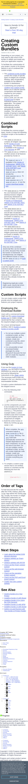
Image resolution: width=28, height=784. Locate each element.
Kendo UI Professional (14, 201)
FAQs (4, 664)
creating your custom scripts (14, 88)
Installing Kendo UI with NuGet (15, 607)
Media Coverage (7, 735)
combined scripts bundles (16, 74)
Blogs (4, 656)
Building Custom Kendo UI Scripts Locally (13, 328)
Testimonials (6, 670)
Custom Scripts (13, 294)
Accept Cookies (14, 777)
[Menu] (2, 14)
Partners (5, 660)
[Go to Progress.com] (5, 716)
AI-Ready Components (13, 639)
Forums (5, 654)
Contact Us (6, 675)
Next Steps (10, 550)
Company (5, 729)
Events (5, 662)
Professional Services (9, 658)
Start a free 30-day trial (14, 31)
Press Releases (7, 733)
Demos (5, 650)
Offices (5, 737)
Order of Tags (12, 486)
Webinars (5, 657)
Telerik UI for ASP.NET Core (15, 167)
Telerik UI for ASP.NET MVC (15, 165)
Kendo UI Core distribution (12, 145)
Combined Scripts (9, 125)
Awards (5, 732)
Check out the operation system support (12, 574)
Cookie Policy (4, 771)
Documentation (7, 652)
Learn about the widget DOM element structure (14, 555)
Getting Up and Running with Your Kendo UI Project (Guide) (15, 610)
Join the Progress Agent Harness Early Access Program (12, 5)
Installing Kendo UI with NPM (14, 604)
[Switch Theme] (25, 14)
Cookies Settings (14, 781)
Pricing (5, 644)
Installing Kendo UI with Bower (15, 598)
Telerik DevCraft (4, 633)
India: (12, 679)
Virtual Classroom (7, 661)
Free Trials (6, 643)
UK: (12, 678)
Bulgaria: (13, 681)
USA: (12, 677)
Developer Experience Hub (10, 649)
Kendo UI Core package (14, 148)
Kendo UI (2, 636)
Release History (7, 653)
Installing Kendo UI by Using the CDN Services (14, 601)
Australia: (13, 682)
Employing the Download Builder (11, 309)
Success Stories (7, 669)
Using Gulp (7, 363)
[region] (14, 772)
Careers (5, 736)
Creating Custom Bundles (17, 19)
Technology (6, 731)
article (19, 375)
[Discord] (7, 696)
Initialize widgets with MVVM (14, 563)
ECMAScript (8, 99)
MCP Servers (3, 639)
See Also (8, 590)
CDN (5, 136)
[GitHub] (7, 694)
